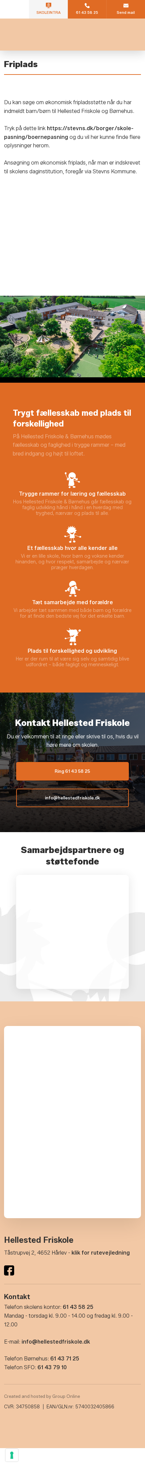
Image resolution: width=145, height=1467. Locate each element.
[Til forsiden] (72, 35)
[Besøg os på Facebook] (9, 1270)
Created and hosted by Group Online (42, 1396)
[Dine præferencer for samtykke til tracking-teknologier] (11, 1455)
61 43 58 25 (78, 1307)
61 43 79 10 (52, 1367)
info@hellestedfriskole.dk (56, 1342)
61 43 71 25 (64, 1358)
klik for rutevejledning (100, 1253)
